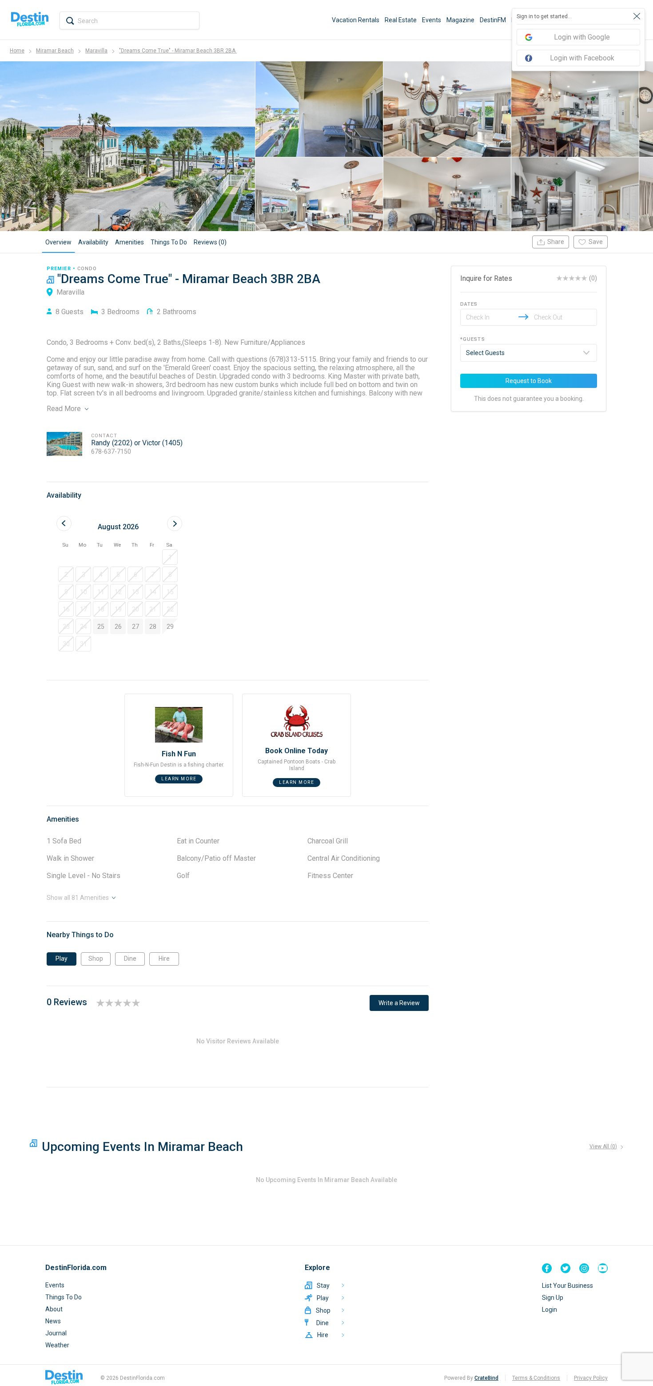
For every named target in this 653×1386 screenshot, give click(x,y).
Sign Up (552, 1297)
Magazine (460, 20)
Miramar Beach (55, 51)
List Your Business (567, 1285)
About (54, 1309)
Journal (56, 1333)
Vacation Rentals (355, 20)
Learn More (178, 778)
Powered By (471, 1378)
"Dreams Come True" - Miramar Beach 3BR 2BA (178, 51)
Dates (469, 304)
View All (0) (603, 1146)
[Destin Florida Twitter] (565, 1268)
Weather (57, 1345)
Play (62, 958)
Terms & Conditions (536, 1378)
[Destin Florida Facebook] (547, 1268)
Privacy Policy (591, 1378)
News (53, 1321)
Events (431, 20)
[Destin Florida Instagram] (584, 1268)
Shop (95, 958)
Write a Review (399, 1003)
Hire (164, 958)
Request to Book (529, 380)
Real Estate (401, 20)
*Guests (472, 339)
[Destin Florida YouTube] (603, 1268)
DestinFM (493, 20)
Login (549, 1309)
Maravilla (96, 51)
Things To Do (63, 1297)
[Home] (29, 20)
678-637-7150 (111, 451)
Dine (130, 958)
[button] (170, 557)
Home (17, 51)
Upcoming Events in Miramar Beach (142, 1146)
